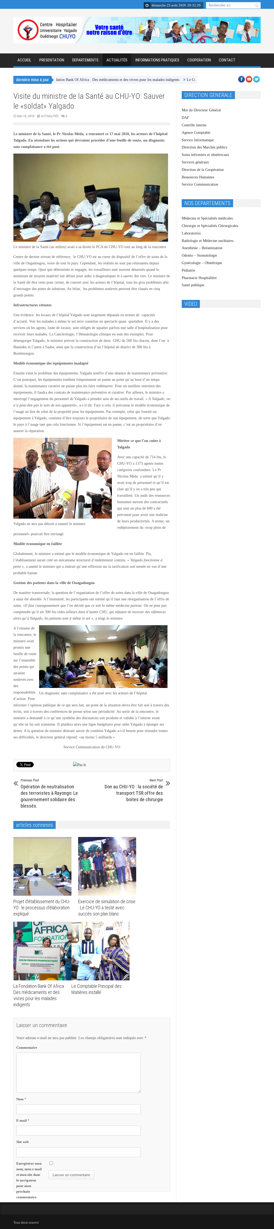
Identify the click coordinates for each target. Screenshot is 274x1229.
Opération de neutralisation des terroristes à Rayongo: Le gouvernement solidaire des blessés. (49, 793)
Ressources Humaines (198, 177)
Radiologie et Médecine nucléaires (207, 241)
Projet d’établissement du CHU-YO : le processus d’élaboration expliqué (41, 908)
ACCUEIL (24, 60)
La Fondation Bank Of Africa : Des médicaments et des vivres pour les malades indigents (86, 80)
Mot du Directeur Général (201, 110)
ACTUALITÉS (116, 60)
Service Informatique (198, 140)
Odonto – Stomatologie (199, 255)
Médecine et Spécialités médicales (207, 218)
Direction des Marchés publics (204, 147)
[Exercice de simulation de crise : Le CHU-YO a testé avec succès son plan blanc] (108, 866)
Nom (21, 1099)
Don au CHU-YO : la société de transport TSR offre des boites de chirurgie (134, 790)
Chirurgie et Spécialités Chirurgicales (210, 226)
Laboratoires (191, 233)
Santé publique (193, 285)
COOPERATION (199, 60)
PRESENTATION (51, 60)
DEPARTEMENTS (85, 60)
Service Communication (200, 184)
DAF (185, 118)
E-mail (22, 1120)
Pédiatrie (188, 270)
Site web (22, 1142)
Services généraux (195, 162)
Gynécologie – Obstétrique (202, 263)
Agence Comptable (196, 133)
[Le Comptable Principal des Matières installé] (101, 951)
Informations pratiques (157, 60)
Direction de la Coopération (203, 170)
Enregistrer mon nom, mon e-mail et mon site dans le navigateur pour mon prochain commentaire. (29, 1180)
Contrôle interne (194, 125)
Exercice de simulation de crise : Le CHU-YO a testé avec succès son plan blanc (106, 908)
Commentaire (26, 1048)
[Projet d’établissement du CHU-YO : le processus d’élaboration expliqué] (43, 866)
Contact (227, 60)
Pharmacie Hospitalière (199, 278)
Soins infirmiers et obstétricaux (205, 155)
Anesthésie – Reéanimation (202, 248)
